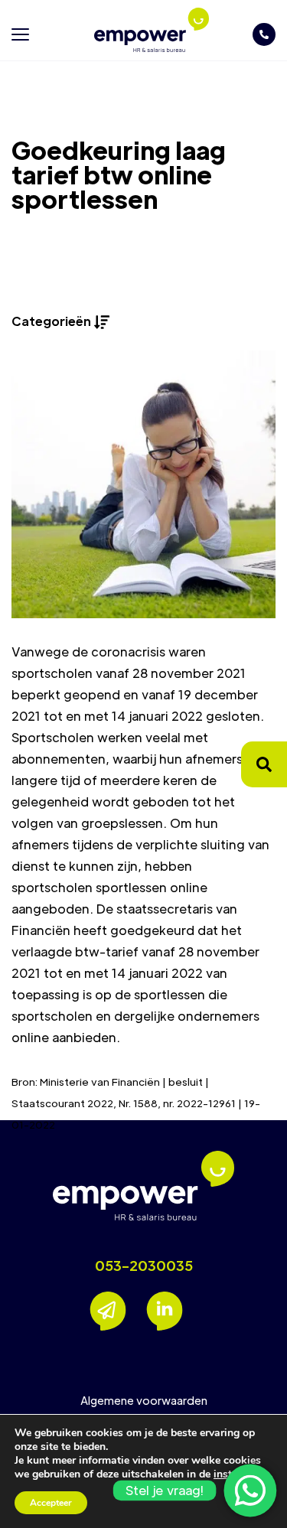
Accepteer (51, 1503)
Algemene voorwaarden (143, 1400)
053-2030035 (144, 1265)
